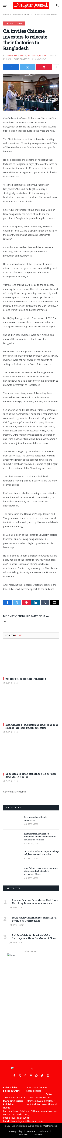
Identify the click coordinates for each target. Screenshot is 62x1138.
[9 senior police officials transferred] (31, 659)
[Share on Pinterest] (44, 67)
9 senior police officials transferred (25, 678)
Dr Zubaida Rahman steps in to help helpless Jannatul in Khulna (41, 853)
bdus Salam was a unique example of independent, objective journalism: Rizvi (41, 871)
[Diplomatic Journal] (31, 5)
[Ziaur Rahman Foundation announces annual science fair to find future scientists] (31, 705)
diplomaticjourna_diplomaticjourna (26, 55)
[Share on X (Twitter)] (27, 67)
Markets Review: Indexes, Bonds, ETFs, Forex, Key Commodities (34, 919)
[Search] (57, 5)
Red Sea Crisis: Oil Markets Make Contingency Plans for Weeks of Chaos (34, 937)
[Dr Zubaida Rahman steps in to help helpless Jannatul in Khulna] (31, 754)
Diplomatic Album (14, 23)
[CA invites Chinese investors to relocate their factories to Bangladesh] (31, 92)
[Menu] (5, 5)
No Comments (23, 59)
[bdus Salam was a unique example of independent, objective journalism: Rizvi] (12, 872)
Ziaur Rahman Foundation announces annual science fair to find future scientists (31, 726)
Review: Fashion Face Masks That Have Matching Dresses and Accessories (35, 902)
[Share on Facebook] (11, 67)
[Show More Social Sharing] (56, 67)
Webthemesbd (50, 1125)
